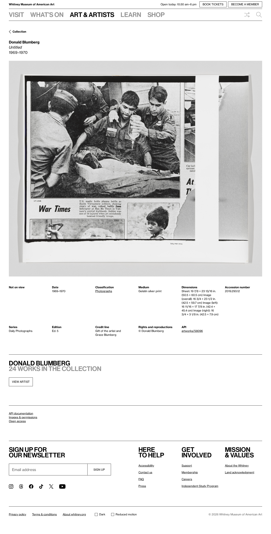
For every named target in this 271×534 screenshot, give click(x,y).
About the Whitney (237, 465)
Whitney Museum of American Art (31, 4)
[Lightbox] (135, 168)
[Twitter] (51, 486)
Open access (17, 421)
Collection (19, 31)
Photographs (103, 291)
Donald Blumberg (24, 42)
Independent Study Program (200, 486)
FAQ (141, 479)
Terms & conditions (44, 514)
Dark (102, 514)
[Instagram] (11, 486)
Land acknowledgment (239, 472)
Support (187, 465)
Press (142, 486)
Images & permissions (23, 417)
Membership (190, 472)
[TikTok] (41, 486)
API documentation (21, 413)
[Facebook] (31, 486)
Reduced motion (126, 514)
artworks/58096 (192, 330)
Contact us (145, 472)
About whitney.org (74, 514)
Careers (187, 479)
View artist (21, 381)
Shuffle (247, 15)
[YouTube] (62, 486)
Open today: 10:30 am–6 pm (179, 4)
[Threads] (21, 486)
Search (257, 15)
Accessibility (146, 465)
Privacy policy (17, 514)
